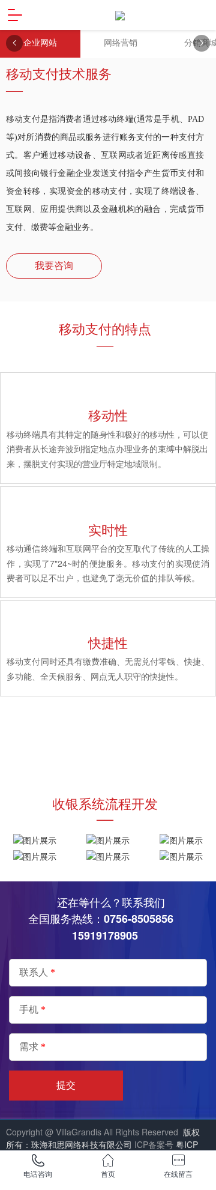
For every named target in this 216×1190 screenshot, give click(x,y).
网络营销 (120, 42)
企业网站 (40, 42)
